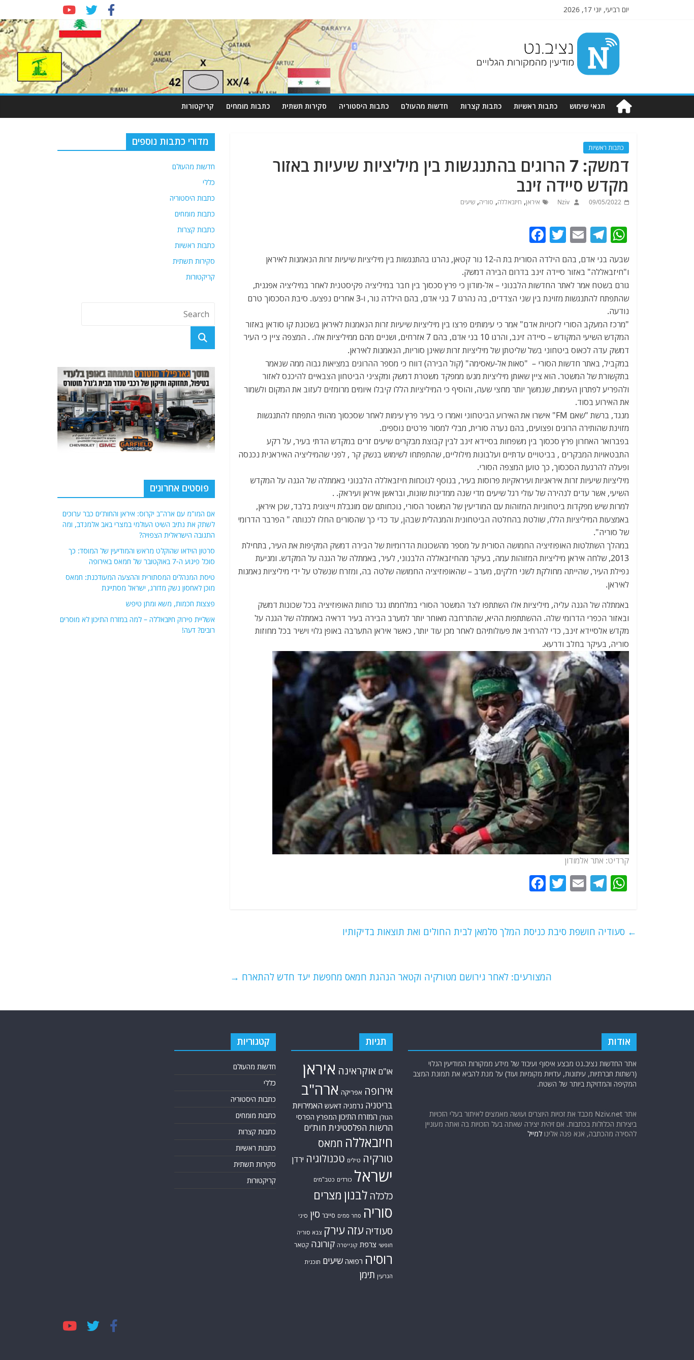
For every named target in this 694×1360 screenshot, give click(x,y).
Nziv (563, 202)
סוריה (486, 202)
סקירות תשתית (304, 106)
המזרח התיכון (358, 1116)
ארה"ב (320, 1089)
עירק (334, 1230)
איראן (533, 202)
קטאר (301, 1245)
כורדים (344, 1179)
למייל (534, 1133)
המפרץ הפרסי (316, 1117)
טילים (354, 1160)
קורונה (323, 1244)
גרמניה (353, 1105)
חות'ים (315, 1127)
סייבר (328, 1215)
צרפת (368, 1244)
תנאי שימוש (587, 106)
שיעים (467, 202)
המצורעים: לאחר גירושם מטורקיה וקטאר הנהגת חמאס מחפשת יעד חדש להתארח (391, 977)
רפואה (354, 1261)
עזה (355, 1230)
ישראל (373, 1176)
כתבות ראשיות (535, 106)
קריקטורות (197, 106)
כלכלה (381, 1196)
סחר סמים (349, 1215)
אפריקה (351, 1092)
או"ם (385, 1071)
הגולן (386, 1117)
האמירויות (308, 1105)
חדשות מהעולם (424, 106)
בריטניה (379, 1105)
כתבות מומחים (248, 106)
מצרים (327, 1195)
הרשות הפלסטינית (360, 1127)
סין (315, 1214)
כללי (209, 182)
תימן (367, 1274)
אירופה (378, 1091)
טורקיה (378, 1158)
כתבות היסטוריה (364, 106)
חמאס (330, 1143)
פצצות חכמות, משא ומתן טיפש (170, 603)
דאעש (333, 1105)
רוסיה (379, 1259)
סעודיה (379, 1231)
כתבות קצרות (480, 106)
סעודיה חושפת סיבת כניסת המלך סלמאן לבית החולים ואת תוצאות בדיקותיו (489, 931)
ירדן (298, 1159)
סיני (303, 1215)
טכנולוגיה (325, 1158)
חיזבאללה (509, 202)
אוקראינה (357, 1070)
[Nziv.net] (624, 106)
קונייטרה (347, 1245)
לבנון (355, 1195)
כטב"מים (324, 1179)
